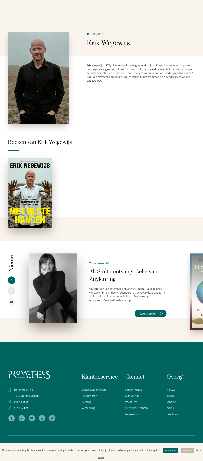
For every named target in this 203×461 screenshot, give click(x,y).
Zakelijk (171, 395)
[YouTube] (32, 418)
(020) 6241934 (22, 408)
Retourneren (89, 395)
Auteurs (96, 33)
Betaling (86, 402)
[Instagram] (42, 418)
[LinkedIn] (22, 418)
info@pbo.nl (21, 401)
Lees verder (151, 313)
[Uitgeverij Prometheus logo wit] (29, 375)
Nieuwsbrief (132, 414)
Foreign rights (133, 389)
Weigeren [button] (187, 450)
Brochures (173, 414)
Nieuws (171, 389)
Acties (170, 408)
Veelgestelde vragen (94, 389)
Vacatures (131, 402)
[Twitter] (52, 418)
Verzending (88, 408)
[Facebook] (11, 418)
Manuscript (132, 395)
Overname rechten (136, 408)
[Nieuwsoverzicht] (11, 302)
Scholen (171, 402)
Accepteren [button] (170, 450)
